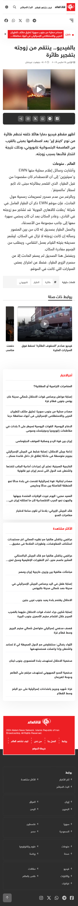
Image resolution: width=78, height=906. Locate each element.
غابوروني (23, 282)
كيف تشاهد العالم (43, 7)
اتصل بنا (52, 740)
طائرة (48, 282)
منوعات (58, 163)
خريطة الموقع (39, 748)
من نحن (38, 740)
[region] (39, 89)
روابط (64, 740)
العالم (71, 163)
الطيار (36, 282)
